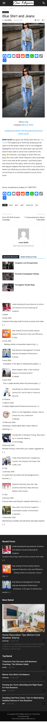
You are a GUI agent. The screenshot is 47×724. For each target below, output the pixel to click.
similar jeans (36, 131)
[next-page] (7, 295)
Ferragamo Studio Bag (24, 285)
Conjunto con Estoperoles (26, 263)
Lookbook (11, 8)
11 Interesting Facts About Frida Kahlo (34, 218)
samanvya (5, 641)
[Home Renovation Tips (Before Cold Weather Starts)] (23, 618)
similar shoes (23, 134)
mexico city (29, 205)
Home (4, 8)
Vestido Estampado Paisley (27, 274)
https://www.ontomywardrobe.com (23, 246)
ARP (3, 703)
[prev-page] (3, 295)
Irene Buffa (8, 20)
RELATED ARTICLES (11, 257)
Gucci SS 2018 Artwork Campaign (11, 218)
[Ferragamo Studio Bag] (8, 287)
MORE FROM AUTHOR (29, 257)
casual (11, 205)
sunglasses (9, 131)
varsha (4, 667)
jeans (22, 205)
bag (28, 131)
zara (36, 205)
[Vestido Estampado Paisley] (8, 276)
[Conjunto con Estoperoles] (8, 266)
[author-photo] (23, 239)
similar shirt (20, 131)
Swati (4, 690)
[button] (4, 3)
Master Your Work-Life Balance (16, 674)
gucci (16, 205)
